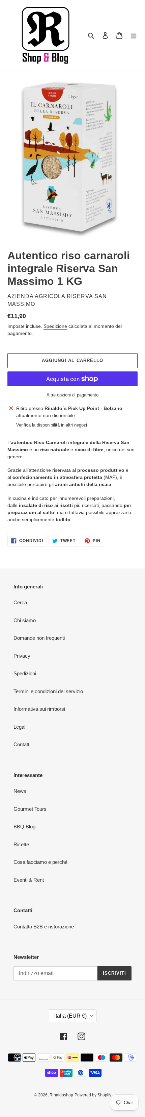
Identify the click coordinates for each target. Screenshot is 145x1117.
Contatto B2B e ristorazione (43, 926)
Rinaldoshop (61, 1095)
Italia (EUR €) (70, 1016)
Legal (19, 727)
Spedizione (55, 326)
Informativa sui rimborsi (39, 709)
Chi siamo (24, 620)
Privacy (21, 656)
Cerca (20, 602)
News (19, 791)
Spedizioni (24, 673)
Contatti (21, 744)
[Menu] (133, 35)
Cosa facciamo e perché (40, 862)
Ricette (21, 844)
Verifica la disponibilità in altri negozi (51, 425)
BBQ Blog (24, 826)
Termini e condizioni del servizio (48, 691)
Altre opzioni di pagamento (72, 394)
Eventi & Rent (28, 880)
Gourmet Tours (30, 809)
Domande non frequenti (39, 638)
